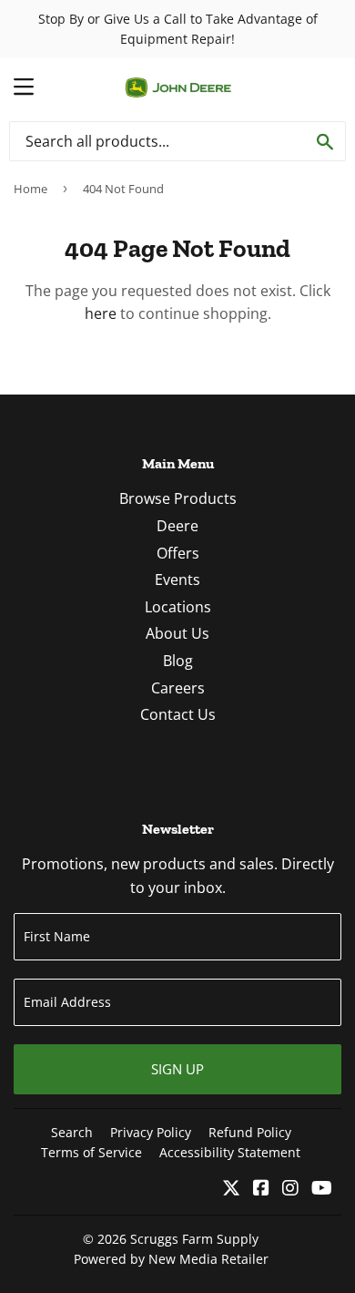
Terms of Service (91, 1152)
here (101, 313)
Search (72, 1132)
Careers (178, 688)
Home (30, 188)
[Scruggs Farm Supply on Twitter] (231, 1189)
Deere (177, 526)
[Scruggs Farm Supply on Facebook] (261, 1189)
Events (177, 580)
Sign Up (177, 1069)
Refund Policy (249, 1132)
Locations (178, 607)
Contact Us (178, 714)
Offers (178, 553)
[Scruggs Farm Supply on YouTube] (321, 1189)
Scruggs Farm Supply (194, 1238)
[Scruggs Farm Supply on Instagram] (290, 1189)
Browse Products (178, 498)
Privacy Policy (150, 1132)
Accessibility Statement (229, 1152)
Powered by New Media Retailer (171, 1258)
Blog (178, 661)
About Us (177, 633)
